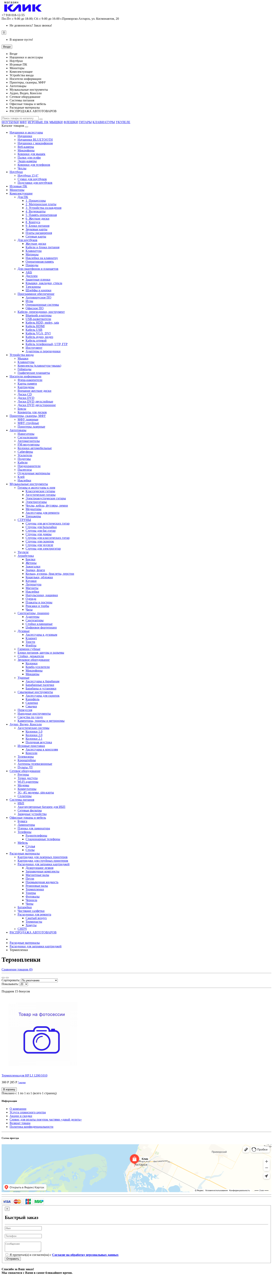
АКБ (29, 272)
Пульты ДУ (25, 767)
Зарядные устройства (32, 814)
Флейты (31, 645)
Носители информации (25, 376)
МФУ (23, 122)
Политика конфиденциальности (31, 1126)
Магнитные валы (37, 875)
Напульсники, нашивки (42, 595)
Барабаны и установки (41, 688)
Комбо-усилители (38, 667)
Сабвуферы (25, 451)
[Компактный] (7, 977)
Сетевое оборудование (25, 771)
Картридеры (26, 387)
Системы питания (22, 799)
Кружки (31, 581)
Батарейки (25, 907)
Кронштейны (27, 760)
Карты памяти (27, 383)
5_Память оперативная (41, 215)
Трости (30, 641)
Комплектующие (21, 193)
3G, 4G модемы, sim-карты (36, 792)
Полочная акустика (39, 742)
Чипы (29, 903)
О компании (18, 1108)
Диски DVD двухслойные (35, 401)
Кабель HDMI (35, 326)
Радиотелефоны (36, 835)
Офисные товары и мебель (28, 817)
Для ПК (23, 197)
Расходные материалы (25, 853)
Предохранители (29, 466)
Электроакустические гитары (46, 498)
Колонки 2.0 (34, 735)
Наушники (25, 136)
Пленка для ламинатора (34, 828)
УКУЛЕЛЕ (123, 122)
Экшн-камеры (27, 161)
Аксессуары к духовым (41, 634)
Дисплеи (32, 276)
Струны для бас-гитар (41, 530)
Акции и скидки (21, 1116)
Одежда (31, 598)
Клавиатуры (26, 362)
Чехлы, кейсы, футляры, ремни (47, 505)
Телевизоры (26, 756)
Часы (29, 609)
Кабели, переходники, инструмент (41, 311)
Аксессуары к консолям (42, 749)
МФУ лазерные (28, 419)
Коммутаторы (27, 789)
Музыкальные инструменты (29, 484)
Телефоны (24, 832)
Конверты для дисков (32, 412)
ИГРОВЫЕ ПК (38, 122)
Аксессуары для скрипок (43, 695)
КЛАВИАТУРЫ (104, 122)
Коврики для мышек (31, 154)
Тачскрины (33, 286)
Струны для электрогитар (43, 548)
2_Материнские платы (41, 204)
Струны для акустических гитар (48, 523)
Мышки (23, 358)
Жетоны (31, 563)
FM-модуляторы (29, 444)
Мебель (23, 842)
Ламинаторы (26, 824)
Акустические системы (33, 728)
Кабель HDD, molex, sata (42, 322)
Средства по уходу (30, 717)
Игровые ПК (18, 186)
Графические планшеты (34, 372)
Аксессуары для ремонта (42, 512)
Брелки (30, 559)
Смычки (31, 706)
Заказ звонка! (31, 25)
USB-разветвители (38, 319)
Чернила (31, 900)
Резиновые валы (37, 885)
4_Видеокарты (36, 211)
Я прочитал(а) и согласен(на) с (64, 1254)
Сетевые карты (36, 236)
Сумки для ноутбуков (32, 179)
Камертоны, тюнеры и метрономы (41, 720)
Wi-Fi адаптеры (28, 781)
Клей (21, 476)
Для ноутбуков (27, 240)
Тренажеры (33, 516)
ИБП (21, 803)
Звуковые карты (36, 229)
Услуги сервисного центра (28, 1112)
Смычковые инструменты (35, 692)
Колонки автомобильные (35, 448)
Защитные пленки (38, 279)
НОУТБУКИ (10, 122)
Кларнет (31, 638)
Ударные (23, 677)
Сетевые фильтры (30, 810)
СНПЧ (22, 928)
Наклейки (24, 480)
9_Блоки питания (37, 225)
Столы (30, 850)
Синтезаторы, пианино (33, 613)
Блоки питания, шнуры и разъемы (41, 652)
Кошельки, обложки (39, 577)
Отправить (12, 1258)
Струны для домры (39, 534)
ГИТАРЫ (85, 122)
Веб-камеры (26, 146)
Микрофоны (26, 150)
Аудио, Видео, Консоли (26, 724)
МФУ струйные (28, 423)
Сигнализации (28, 437)
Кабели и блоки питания (42, 247)
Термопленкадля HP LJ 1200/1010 (24, 1075)
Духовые (24, 631)
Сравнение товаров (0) (17, 969)
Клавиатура (34, 250)
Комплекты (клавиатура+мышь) (39, 365)
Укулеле (23, 552)
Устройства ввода (22, 355)
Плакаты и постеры (39, 602)
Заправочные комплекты (42, 871)
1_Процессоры (36, 200)
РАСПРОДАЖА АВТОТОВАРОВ (33, 932)
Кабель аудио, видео (39, 337)
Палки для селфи (29, 157)
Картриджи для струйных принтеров (43, 860)
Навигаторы (26, 433)
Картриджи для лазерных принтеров (43, 857)
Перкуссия (25, 710)
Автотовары (18, 430)
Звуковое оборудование (34, 659)
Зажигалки (33, 566)
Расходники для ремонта (34, 914)
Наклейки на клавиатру (42, 258)
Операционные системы (42, 304)
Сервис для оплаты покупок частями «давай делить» (46, 1119)
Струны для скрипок (40, 541)
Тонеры (31, 893)
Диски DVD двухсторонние (37, 405)
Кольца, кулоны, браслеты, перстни (50, 573)
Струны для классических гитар (48, 537)
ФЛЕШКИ (71, 122)
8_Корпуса (33, 222)
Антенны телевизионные (35, 763)
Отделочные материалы (34, 473)
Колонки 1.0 (34, 731)
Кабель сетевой (36, 340)
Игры (29, 301)
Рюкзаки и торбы (37, 606)
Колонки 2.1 (34, 738)
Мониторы (17, 190)
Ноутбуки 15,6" (28, 175)
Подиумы (24, 459)
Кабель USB (34, 329)
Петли (30, 878)
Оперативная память (40, 261)
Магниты (32, 588)
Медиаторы (33, 509)
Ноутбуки (16, 172)
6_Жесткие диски (37, 218)
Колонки (32, 663)
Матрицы (32, 254)
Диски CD (25, 394)
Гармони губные (29, 649)
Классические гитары (40, 491)
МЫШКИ (56, 122)
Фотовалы (33, 896)
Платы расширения (39, 233)
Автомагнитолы (29, 441)
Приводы (32, 265)
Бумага (22, 821)
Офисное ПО (35, 308)
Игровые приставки (31, 746)
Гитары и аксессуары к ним (36, 487)
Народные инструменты (34, 713)
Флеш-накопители (30, 380)
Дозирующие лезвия (39, 867)
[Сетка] (3, 977)
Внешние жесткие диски (34, 390)
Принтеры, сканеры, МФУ (28, 415)
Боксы (22, 408)
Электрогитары (36, 502)
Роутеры (23, 774)
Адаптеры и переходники (43, 351)
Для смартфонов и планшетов (38, 268)
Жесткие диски (36, 243)
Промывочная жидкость (42, 882)
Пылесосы (25, 469)
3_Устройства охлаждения (43, 207)
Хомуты (31, 925)
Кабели (23, 462)
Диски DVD (26, 398)
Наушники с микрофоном (35, 143)
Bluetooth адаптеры (39, 315)
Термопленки (35, 889)
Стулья (30, 846)
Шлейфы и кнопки (38, 290)
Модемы (23, 785)
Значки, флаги (35, 570)
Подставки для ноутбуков (35, 182)
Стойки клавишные (39, 624)
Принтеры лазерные (31, 426)
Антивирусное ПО (38, 297)
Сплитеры (25, 796)
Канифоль (32, 699)
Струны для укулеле (39, 545)
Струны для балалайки (41, 527)
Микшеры (32, 674)
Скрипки (32, 702)
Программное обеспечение (36, 294)
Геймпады (24, 369)
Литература (33, 584)
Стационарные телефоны (43, 839)
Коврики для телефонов (34, 164)
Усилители (25, 455)
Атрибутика (26, 555)
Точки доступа (28, 778)
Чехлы (22, 168)
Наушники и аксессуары (26, 132)
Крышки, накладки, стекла (44, 283)
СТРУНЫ (24, 520)
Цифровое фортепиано (41, 627)
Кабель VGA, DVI (38, 333)
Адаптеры (32, 616)
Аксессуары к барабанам (42, 681)
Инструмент (34, 347)
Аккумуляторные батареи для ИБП (41, 806)
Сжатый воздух (36, 918)
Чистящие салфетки (31, 911)
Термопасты (34, 921)
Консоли (31, 753)
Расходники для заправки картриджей (44, 864)
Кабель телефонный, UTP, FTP (47, 344)
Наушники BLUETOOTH (35, 139)
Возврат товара (20, 1123)
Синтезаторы (35, 620)
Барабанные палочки (40, 685)
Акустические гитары (41, 494)
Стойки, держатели (31, 656)
